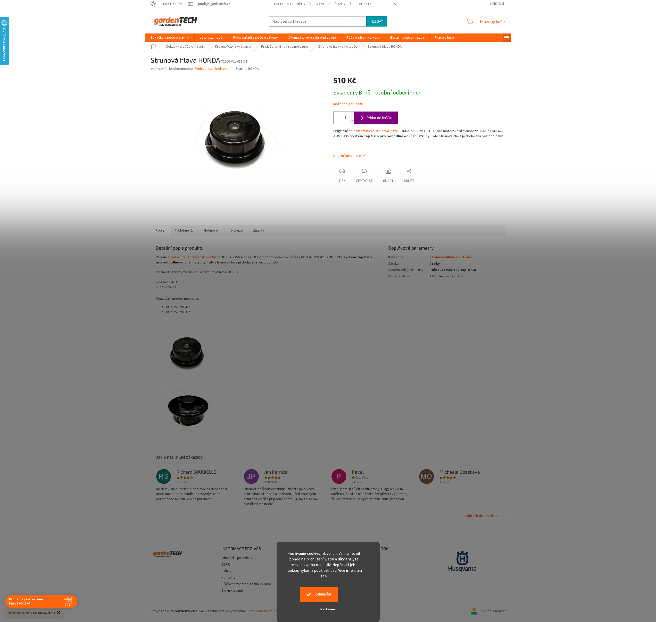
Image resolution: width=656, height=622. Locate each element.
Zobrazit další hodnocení (484, 515)
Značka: (247, 68)
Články (339, 4)
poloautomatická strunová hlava (373, 131)
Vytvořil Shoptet (493, 611)
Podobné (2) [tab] (184, 230)
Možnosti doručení (347, 104)
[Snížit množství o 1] (351, 121)
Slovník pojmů (232, 590)
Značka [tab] (258, 230)
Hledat (376, 21)
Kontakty (363, 4)
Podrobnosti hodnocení (213, 68)
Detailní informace (347, 155)
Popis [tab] (160, 230)
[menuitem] (169, 37)
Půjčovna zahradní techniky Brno (246, 584)
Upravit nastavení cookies (266, 611)
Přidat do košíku (379, 117)
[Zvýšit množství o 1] (351, 115)
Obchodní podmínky (289, 4)
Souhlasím (322, 594)
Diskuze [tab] (237, 230)
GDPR (320, 4)
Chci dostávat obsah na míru (328, 357)
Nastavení (328, 609)
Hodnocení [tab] (212, 230)
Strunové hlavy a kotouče (451, 257)
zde (324, 576)
